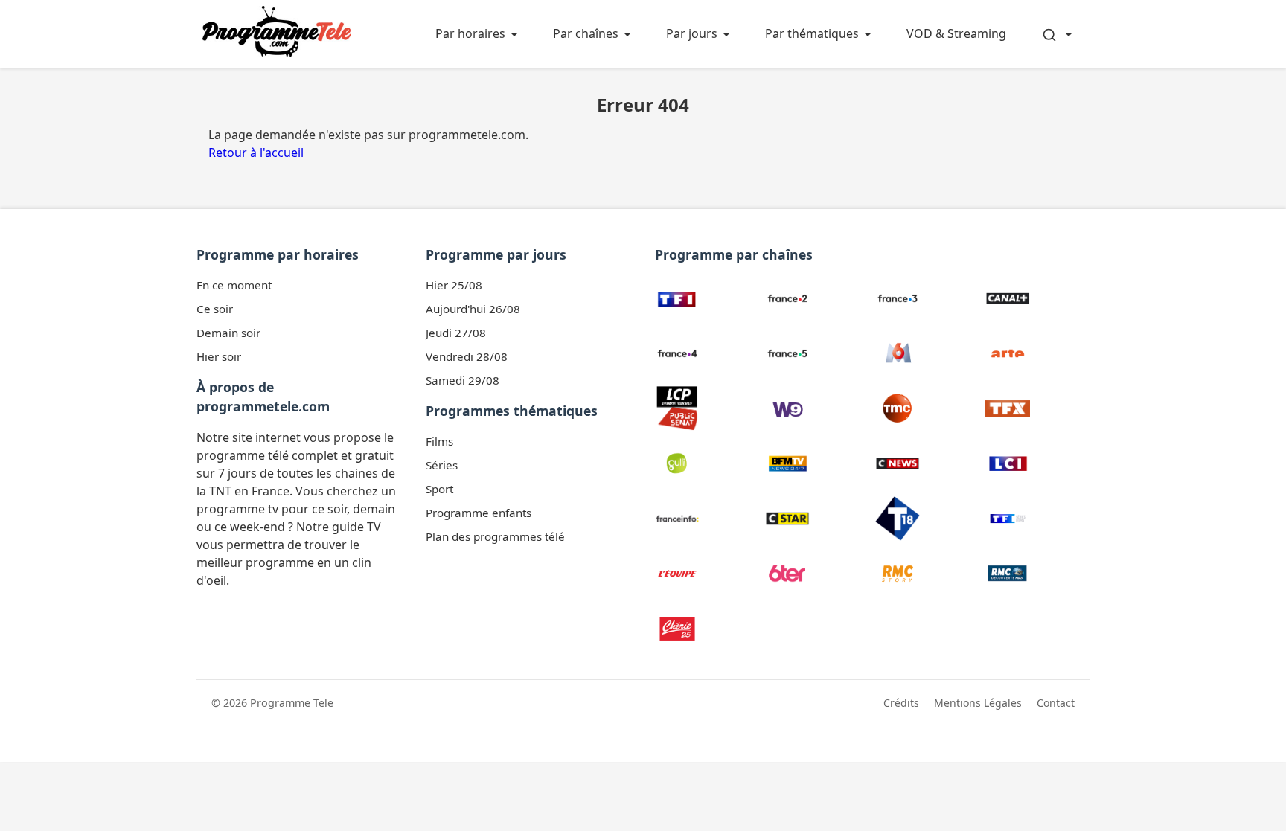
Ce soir (214, 308)
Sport (439, 488)
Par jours (691, 33)
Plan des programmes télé (495, 536)
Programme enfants (478, 512)
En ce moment (234, 284)
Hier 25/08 (454, 284)
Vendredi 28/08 (467, 356)
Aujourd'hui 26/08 (473, 308)
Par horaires (470, 33)
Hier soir (218, 356)
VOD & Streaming (956, 33)
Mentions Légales (978, 703)
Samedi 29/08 (462, 380)
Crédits (901, 703)
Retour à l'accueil (256, 152)
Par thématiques (812, 33)
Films (439, 441)
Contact (1056, 703)
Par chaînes (585, 33)
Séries (442, 465)
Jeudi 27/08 (456, 332)
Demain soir (228, 332)
